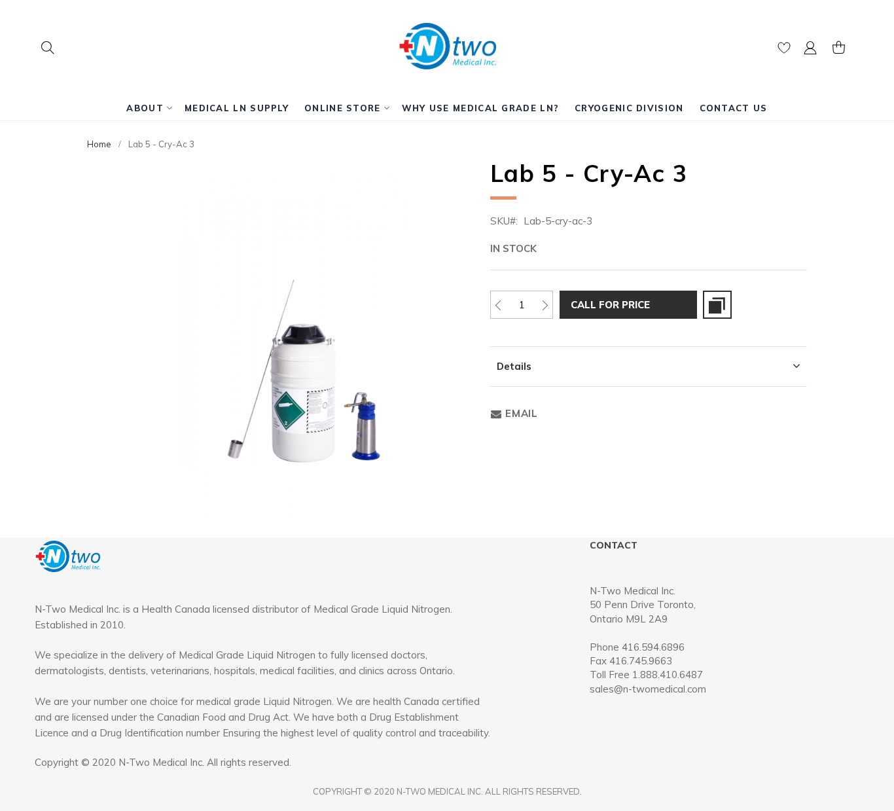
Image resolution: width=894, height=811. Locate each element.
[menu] (447, 108)
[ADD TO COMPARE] (717, 305)
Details (514, 366)
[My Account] (810, 51)
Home (99, 144)
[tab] (648, 366)
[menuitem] (147, 108)
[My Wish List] (784, 51)
